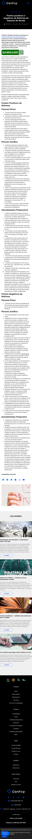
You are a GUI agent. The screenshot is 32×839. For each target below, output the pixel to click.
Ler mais (6, 555)
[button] (28, 3)
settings (12, 833)
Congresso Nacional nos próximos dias (12, 37)
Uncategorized (24, 24)
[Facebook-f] (8, 797)
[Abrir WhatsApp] (28, 835)
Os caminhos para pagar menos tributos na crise (15, 652)
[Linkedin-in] (18, 797)
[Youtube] (23, 797)
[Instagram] (13, 797)
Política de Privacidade (16, 818)
